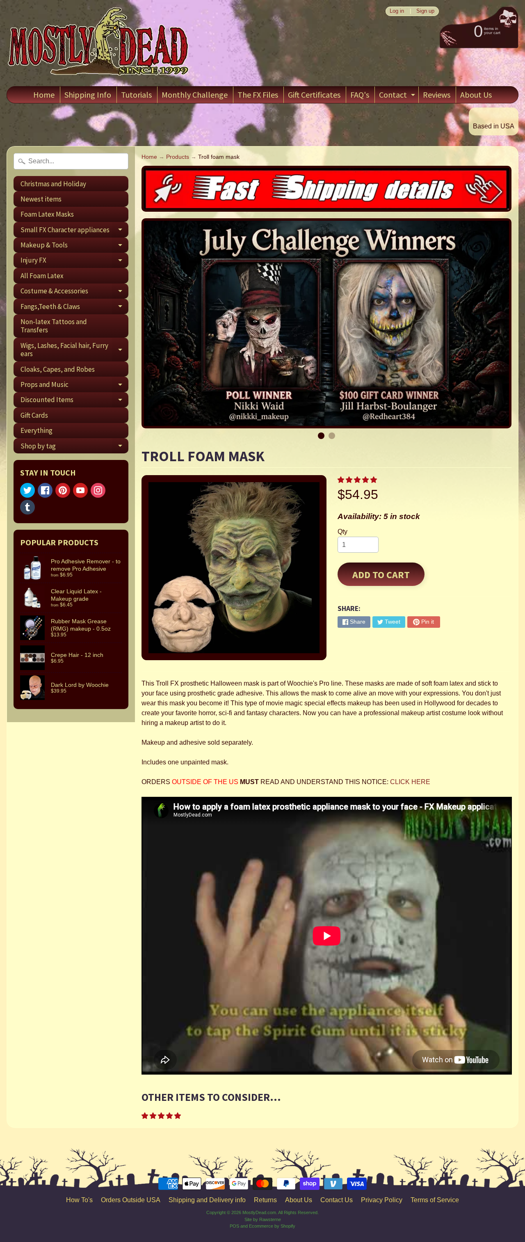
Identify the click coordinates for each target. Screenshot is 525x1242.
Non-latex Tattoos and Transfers (54, 325)
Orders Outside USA (130, 1199)
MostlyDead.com (259, 1212)
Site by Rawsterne (262, 1219)
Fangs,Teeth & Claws (74, 308)
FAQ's (359, 94)
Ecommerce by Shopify (272, 1226)
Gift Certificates (314, 94)
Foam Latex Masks (47, 214)
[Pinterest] (62, 490)
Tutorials (136, 94)
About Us (476, 94)
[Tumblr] (27, 507)
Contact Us (336, 1199)
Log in (397, 11)
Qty (342, 531)
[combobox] (71, 161)
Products (177, 157)
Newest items (41, 199)
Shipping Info (87, 94)
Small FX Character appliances (74, 231)
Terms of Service (435, 1199)
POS (234, 1226)
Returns (265, 1199)
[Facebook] (45, 490)
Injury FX (74, 262)
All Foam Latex (42, 275)
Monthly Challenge (195, 94)
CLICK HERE (410, 781)
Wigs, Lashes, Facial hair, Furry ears (74, 350)
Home (44, 94)
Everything (36, 430)
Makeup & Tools (74, 246)
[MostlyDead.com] (99, 43)
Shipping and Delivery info (207, 1199)
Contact (398, 96)
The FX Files (257, 94)
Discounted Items (74, 401)
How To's (79, 1199)
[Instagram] (98, 490)
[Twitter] (27, 490)
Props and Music (74, 386)
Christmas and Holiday (53, 183)
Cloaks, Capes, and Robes (58, 369)
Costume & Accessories (74, 292)
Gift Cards (34, 415)
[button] (358, 479)
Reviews (436, 94)
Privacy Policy (381, 1199)
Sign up (425, 11)
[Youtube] (80, 490)
